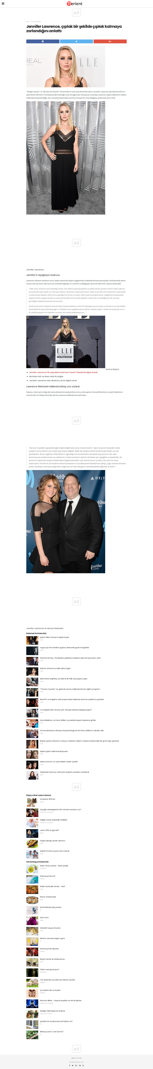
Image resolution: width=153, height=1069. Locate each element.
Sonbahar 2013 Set (47, 799)
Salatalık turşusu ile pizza (50, 928)
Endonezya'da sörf (47, 876)
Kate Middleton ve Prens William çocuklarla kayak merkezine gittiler (68, 720)
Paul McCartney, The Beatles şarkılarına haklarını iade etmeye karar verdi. (70, 658)
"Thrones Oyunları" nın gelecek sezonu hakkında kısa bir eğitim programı (70, 689)
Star (27, 22)
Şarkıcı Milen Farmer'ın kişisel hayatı (54, 637)
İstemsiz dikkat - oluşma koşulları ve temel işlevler (61, 1000)
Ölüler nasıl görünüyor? (49, 969)
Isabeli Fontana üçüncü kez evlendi (54, 851)
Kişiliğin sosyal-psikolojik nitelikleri (53, 820)
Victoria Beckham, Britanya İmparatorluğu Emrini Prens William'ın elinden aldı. (72, 730)
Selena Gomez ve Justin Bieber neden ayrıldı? (59, 761)
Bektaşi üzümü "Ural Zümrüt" (52, 1031)
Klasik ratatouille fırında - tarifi (52, 886)
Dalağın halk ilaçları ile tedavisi (52, 1011)
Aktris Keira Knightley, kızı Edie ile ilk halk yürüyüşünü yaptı (63, 679)
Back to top (76, 1058)
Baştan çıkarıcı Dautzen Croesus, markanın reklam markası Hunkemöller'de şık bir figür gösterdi (79, 741)
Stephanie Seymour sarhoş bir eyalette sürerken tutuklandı (64, 772)
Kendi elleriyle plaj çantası (50, 907)
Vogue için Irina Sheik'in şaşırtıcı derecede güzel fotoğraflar (64, 647)
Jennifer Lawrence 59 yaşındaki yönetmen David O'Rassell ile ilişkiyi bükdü (63, 372)
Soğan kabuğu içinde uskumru (52, 840)
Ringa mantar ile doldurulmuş (52, 959)
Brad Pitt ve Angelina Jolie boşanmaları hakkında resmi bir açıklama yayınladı (72, 699)
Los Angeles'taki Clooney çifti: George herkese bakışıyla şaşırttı (66, 710)
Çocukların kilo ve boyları (50, 990)
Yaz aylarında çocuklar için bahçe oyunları (57, 980)
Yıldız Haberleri (36, 22)
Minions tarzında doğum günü (52, 938)
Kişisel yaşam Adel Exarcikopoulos (54, 751)
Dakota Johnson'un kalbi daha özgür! (55, 668)
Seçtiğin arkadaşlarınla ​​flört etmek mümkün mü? (60, 809)
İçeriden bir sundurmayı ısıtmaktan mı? (56, 1021)
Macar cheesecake (48, 897)
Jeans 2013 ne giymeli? (49, 830)
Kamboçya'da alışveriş (49, 948)
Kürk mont (44, 917)
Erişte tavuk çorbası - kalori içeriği (54, 866)
